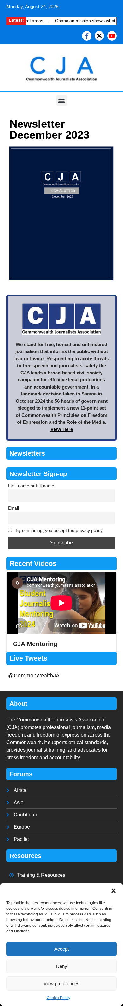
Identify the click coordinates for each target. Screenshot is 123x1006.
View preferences (61, 983)
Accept (61, 949)
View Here (61, 429)
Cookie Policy (58, 998)
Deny (61, 966)
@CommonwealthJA (34, 675)
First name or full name (31, 485)
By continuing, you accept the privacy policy (58, 530)
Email (13, 508)
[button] (113, 890)
